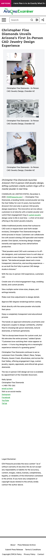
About (12, 545)
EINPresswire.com (14, 197)
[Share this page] (42, 20)
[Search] (31, 19)
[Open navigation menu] (4, 20)
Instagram (6, 394)
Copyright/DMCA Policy (12, 554)
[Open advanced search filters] (36, 19)
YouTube (5, 400)
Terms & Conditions (33, 549)
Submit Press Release (14, 549)
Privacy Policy (29, 554)
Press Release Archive (27, 545)
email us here (7, 388)
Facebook (6, 397)
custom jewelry (34, 215)
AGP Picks (5, 3)
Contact (40, 554)
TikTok (4, 403)
